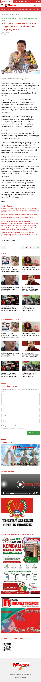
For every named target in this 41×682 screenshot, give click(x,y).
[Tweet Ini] (26, 247)
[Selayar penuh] (37, 493)
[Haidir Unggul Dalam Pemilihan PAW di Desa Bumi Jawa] (31, 261)
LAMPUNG (27, 18)
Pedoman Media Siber (24, 674)
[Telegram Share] (34, 247)
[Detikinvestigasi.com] (10, 5)
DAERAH (8, 18)
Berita (3, 18)
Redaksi (7, 32)
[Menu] (2, 5)
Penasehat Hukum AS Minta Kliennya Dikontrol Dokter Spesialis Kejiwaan (18, 218)
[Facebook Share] (22, 247)
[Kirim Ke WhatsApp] (38, 247)
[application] (20, 484)
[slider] (19, 493)
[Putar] (4, 493)
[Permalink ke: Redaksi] (2, 33)
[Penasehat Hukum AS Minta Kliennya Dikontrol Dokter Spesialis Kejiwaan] (10, 280)
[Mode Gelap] (35, 5)
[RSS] (20, 669)
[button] (20, 484)
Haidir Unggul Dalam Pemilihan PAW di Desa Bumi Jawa (19, 214)
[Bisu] (34, 493)
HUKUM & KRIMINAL (17, 18)
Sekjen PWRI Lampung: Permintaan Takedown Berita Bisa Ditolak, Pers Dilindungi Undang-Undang (19, 229)
